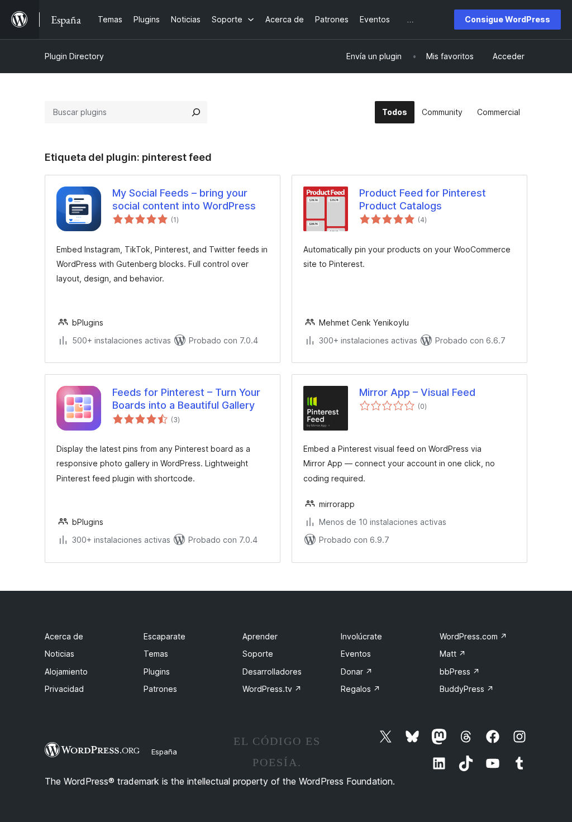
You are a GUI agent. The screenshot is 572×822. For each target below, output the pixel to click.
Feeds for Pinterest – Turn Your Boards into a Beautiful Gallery (186, 398)
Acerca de (64, 636)
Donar (357, 671)
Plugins (157, 671)
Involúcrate (361, 636)
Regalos (360, 689)
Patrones (160, 689)
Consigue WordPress (507, 19)
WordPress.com (473, 636)
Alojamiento (66, 671)
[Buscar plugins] (196, 112)
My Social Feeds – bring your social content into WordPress (184, 199)
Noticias (59, 653)
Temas (156, 653)
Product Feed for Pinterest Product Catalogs (422, 199)
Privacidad (64, 689)
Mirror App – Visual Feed (417, 392)
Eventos (356, 653)
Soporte (257, 653)
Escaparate (164, 636)
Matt (453, 653)
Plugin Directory (74, 56)
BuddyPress (467, 689)
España (164, 751)
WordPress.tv (272, 689)
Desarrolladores (272, 671)
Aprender (260, 636)
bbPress (460, 671)
